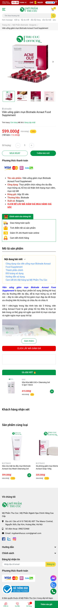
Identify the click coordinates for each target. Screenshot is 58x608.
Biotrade (6, 108)
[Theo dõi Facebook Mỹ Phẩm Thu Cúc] (3, 539)
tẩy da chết (25, 20)
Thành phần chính (14, 270)
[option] (29, 62)
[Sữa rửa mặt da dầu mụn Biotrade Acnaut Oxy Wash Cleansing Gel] (17, 446)
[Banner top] (29, 2)
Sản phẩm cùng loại (15, 425)
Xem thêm (29, 341)
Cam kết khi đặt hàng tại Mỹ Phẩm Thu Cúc (26, 280)
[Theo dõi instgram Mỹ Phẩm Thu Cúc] (14, 539)
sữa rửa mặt (46, 20)
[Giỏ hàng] (52, 9)
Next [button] (53, 62)
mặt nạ (16, 20)
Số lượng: (6, 145)
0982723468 (23, 529)
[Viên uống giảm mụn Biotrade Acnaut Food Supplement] (29, 62)
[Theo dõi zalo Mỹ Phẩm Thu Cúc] (9, 539)
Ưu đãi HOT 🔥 (29, 372)
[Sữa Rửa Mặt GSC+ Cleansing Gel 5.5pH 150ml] (11, 387)
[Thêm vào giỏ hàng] (52, 391)
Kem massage (7, 20)
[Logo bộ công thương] (15, 589)
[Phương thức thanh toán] (18, 168)
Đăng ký (51, 564)
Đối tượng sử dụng (14, 273)
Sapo (51, 598)
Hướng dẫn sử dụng (15, 276)
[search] (53, 15)
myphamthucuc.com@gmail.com (26, 533)
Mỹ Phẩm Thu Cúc (28, 598)
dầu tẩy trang (36, 20)
